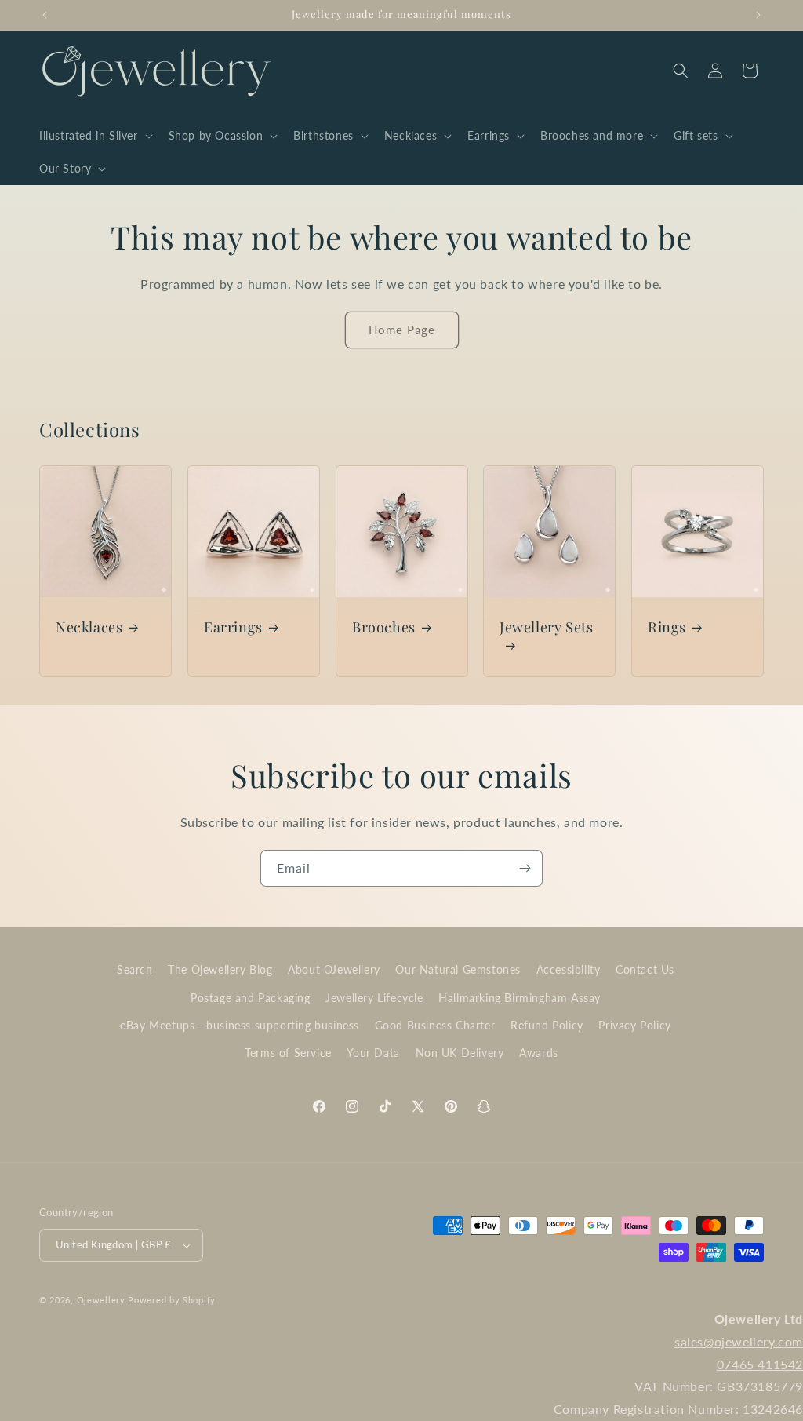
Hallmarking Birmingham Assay (519, 997)
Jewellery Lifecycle (374, 997)
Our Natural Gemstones (458, 969)
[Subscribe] (524, 868)
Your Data (373, 1052)
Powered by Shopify (172, 1300)
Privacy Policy (634, 1025)
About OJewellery (334, 969)
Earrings (233, 627)
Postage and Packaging (251, 997)
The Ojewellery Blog (220, 969)
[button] (94, 135)
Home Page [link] (402, 329)
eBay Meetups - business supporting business (239, 1025)
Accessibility (568, 969)
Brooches (384, 627)
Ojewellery (101, 1300)
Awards (538, 1052)
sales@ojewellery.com (738, 1341)
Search (135, 969)
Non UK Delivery (460, 1052)
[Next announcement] (758, 15)
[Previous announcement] (44, 15)
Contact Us (645, 969)
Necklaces (89, 627)
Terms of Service (288, 1052)
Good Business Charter (435, 1025)
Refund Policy (547, 1025)
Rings (667, 627)
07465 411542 (760, 1364)
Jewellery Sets (546, 627)
